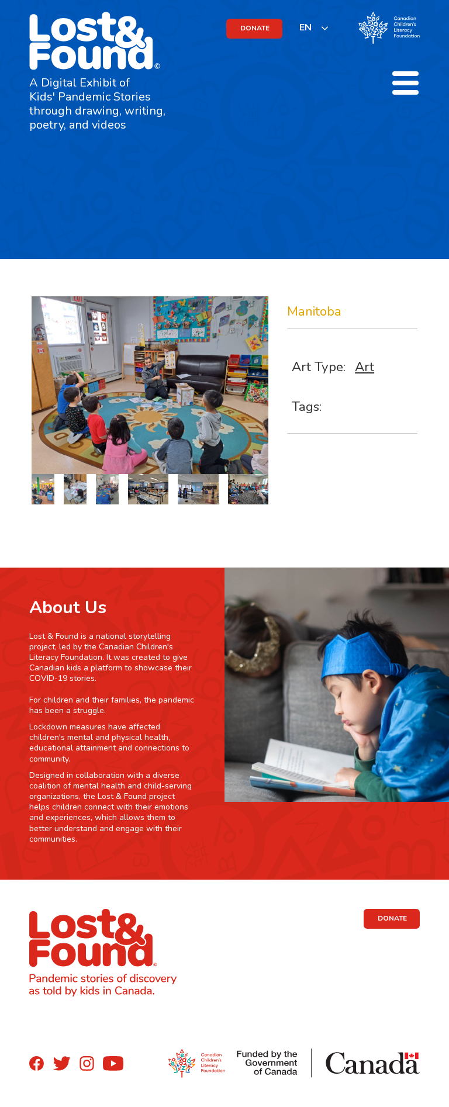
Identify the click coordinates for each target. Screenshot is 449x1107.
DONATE (255, 28)
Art (364, 367)
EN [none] (305, 27)
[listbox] (314, 28)
